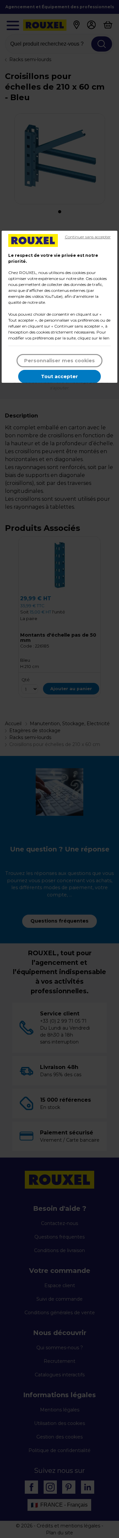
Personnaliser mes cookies (59, 361)
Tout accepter (59, 376)
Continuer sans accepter (88, 236)
